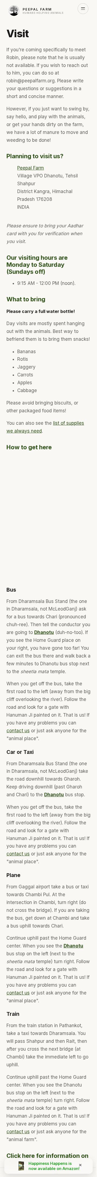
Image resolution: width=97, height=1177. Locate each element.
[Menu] (83, 8)
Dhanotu (44, 632)
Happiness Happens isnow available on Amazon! (54, 1166)
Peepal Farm (30, 168)
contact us (18, 730)
